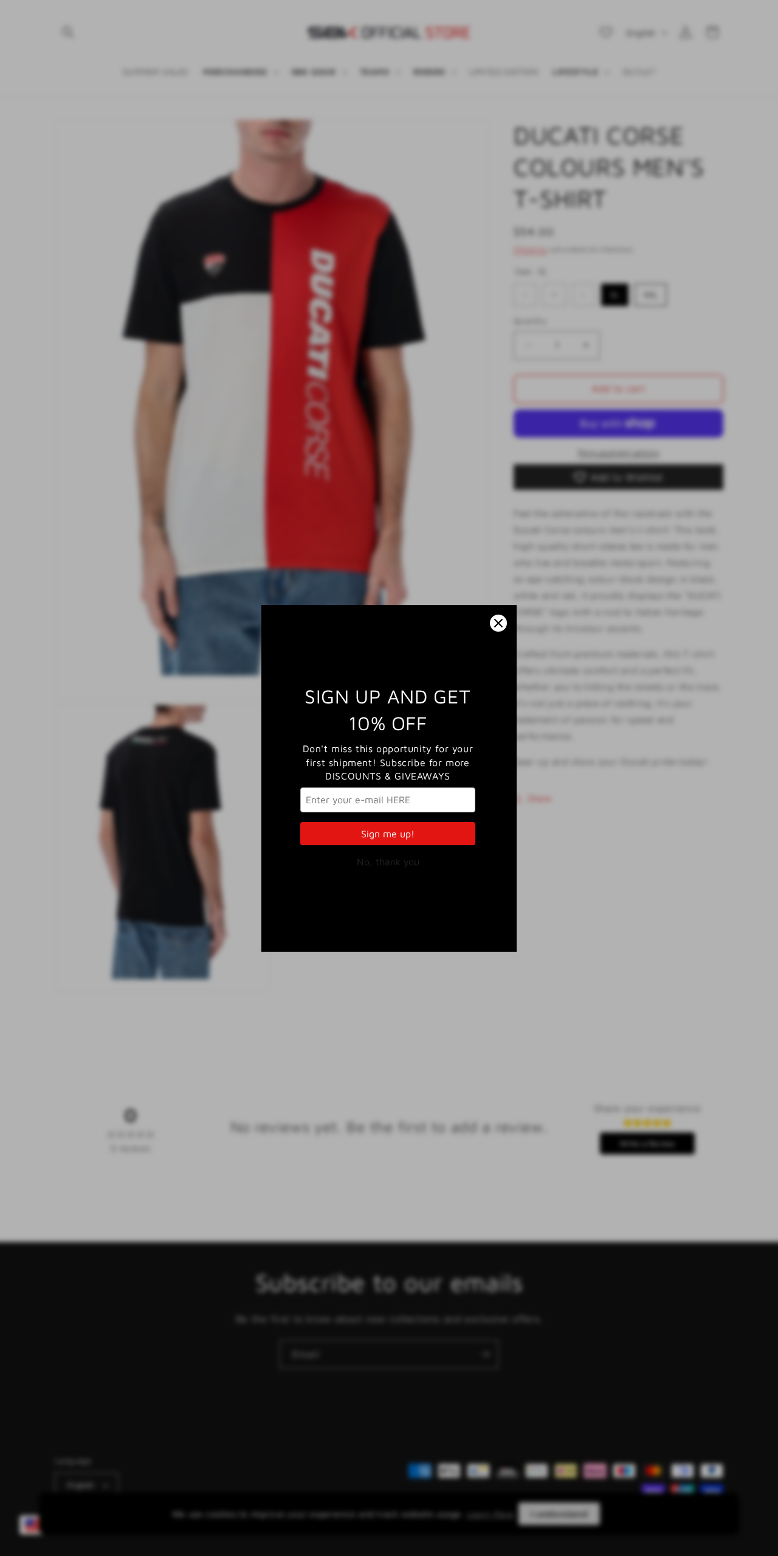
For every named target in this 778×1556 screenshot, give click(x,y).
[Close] (498, 623)
